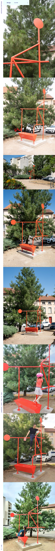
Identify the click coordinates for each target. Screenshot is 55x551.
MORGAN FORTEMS (1, 7)
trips (1, 393)
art (1, 396)
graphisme (1, 409)
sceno (1, 404)
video (1, 400)
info (1, 546)
